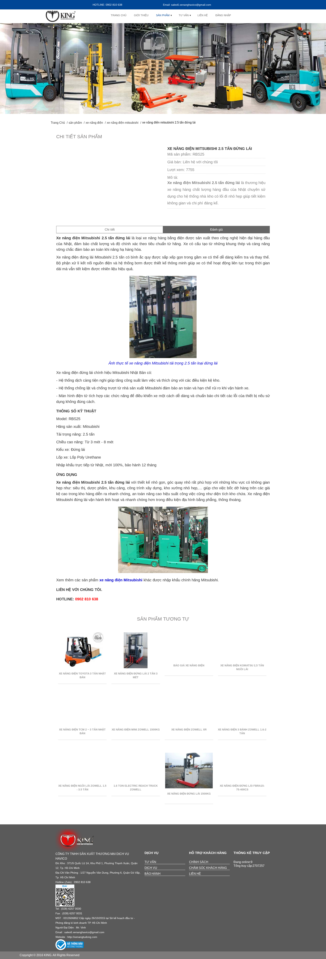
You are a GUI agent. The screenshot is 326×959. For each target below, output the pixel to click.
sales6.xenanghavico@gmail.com (84, 932)
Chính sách (198, 862)
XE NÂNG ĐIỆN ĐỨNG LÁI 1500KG (189, 793)
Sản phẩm (163, 15)
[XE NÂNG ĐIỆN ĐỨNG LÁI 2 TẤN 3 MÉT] (135, 667)
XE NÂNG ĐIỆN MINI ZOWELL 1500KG (136, 729)
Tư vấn (184, 15)
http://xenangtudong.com (82, 936)
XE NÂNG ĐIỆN (94, 122)
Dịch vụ (151, 867)
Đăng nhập (223, 15)
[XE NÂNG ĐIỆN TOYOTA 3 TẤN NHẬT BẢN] (82, 667)
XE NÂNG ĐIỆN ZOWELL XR (189, 729)
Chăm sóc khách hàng (208, 867)
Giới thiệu (141, 15)
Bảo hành (153, 873)
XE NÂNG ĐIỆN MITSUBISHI (122, 122)
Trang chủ (118, 15)
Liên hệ (203, 15)
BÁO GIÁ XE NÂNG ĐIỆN (188, 665)
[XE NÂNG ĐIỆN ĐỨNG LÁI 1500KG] (189, 787)
